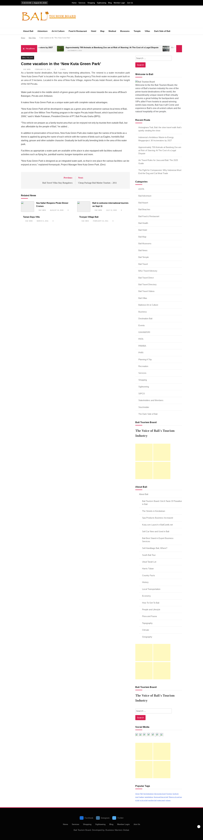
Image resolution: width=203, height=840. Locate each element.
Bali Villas (27, 58)
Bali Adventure (144, 196)
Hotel (93, 31)
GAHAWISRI (144, 332)
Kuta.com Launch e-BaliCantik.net (157, 525)
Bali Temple (143, 257)
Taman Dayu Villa (31, 217)
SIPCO (141, 393)
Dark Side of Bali (162, 31)
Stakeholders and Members (150, 400)
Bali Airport (143, 202)
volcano (168, 800)
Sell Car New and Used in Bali (155, 531)
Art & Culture (58, 31)
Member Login (119, 3)
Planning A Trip (145, 359)
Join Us (130, 3)
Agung (137, 793)
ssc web (26, 69)
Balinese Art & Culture (148, 305)
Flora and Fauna (149, 616)
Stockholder (143, 407)
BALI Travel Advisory (147, 271)
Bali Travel (143, 264)
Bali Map (142, 237)
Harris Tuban (148, 568)
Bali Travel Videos (146, 291)
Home (74, 3)
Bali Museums (144, 243)
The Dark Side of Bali (147, 414)
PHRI (140, 352)
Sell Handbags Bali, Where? (154, 548)
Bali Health (143, 223)
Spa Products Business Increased (157, 518)
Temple (137, 31)
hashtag (141, 797)
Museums (125, 31)
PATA (140, 339)
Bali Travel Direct (146, 278)
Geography (147, 637)
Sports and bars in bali (161, 797)
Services (81, 3)
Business (142, 312)
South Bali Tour (149, 555)
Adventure (42, 31)
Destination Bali (145, 318)
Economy (146, 596)
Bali (141, 793)
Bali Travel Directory (147, 284)
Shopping (91, 3)
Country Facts (148, 575)
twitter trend (161, 800)
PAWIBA (142, 346)
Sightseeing (101, 3)
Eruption (169, 793)
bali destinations (148, 793)
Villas (147, 31)
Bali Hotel (142, 230)
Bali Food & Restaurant (148, 216)
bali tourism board (160, 793)
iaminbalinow (149, 797)
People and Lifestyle (151, 609)
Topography (147, 623)
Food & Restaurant (78, 31)
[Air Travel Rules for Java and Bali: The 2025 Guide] (149, 48)
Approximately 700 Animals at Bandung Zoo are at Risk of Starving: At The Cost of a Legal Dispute (94, 47)
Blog (110, 3)
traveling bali (152, 800)
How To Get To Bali (150, 603)
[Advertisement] (144, 452)
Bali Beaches (144, 209)
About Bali (28, 31)
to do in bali (144, 800)
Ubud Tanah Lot (149, 562)
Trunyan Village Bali (88, 217)
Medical (112, 31)
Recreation (143, 366)
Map (102, 31)
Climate (145, 630)
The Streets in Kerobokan (153, 511)
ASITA (141, 189)
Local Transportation (151, 589)
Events (141, 325)
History (145, 582)
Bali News (142, 250)
